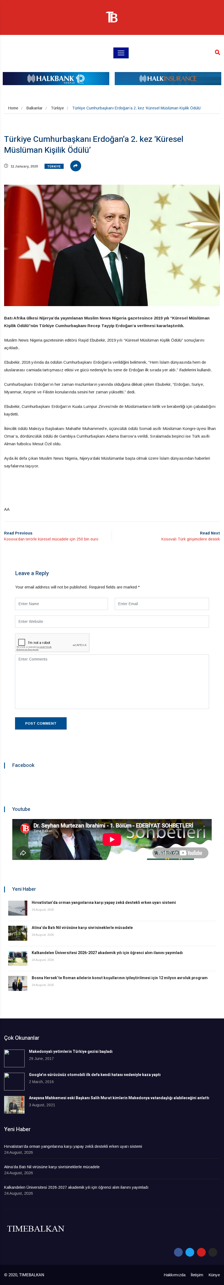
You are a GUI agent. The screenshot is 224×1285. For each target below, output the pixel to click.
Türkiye (57, 108)
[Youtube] (201, 1252)
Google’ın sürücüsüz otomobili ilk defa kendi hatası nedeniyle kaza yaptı (95, 1075)
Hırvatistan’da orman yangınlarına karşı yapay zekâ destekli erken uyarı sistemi (104, 903)
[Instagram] (212, 1252)
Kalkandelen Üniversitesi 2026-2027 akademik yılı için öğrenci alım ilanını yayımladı (107, 953)
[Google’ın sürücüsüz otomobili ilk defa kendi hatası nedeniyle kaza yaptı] (14, 1081)
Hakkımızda (174, 1274)
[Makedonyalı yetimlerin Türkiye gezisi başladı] (14, 1058)
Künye (214, 1274)
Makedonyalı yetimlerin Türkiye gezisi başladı (71, 1051)
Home (13, 108)
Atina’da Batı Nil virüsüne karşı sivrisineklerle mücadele (82, 928)
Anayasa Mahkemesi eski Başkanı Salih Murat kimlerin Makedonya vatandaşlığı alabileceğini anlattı (119, 1098)
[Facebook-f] (178, 1252)
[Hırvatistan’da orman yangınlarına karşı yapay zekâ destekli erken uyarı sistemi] (17, 908)
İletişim (197, 1274)
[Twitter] (189, 1252)
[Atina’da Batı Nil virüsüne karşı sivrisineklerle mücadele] (17, 933)
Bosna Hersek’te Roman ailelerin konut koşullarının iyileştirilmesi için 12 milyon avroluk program (120, 978)
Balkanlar (34, 108)
